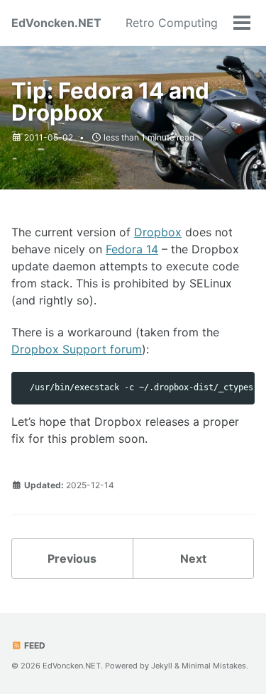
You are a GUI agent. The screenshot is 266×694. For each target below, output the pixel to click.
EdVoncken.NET (56, 23)
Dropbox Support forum (76, 349)
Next (193, 558)
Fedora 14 (132, 249)
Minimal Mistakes (214, 666)
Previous (72, 558)
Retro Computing (172, 23)
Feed (33, 645)
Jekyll (161, 666)
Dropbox (158, 232)
